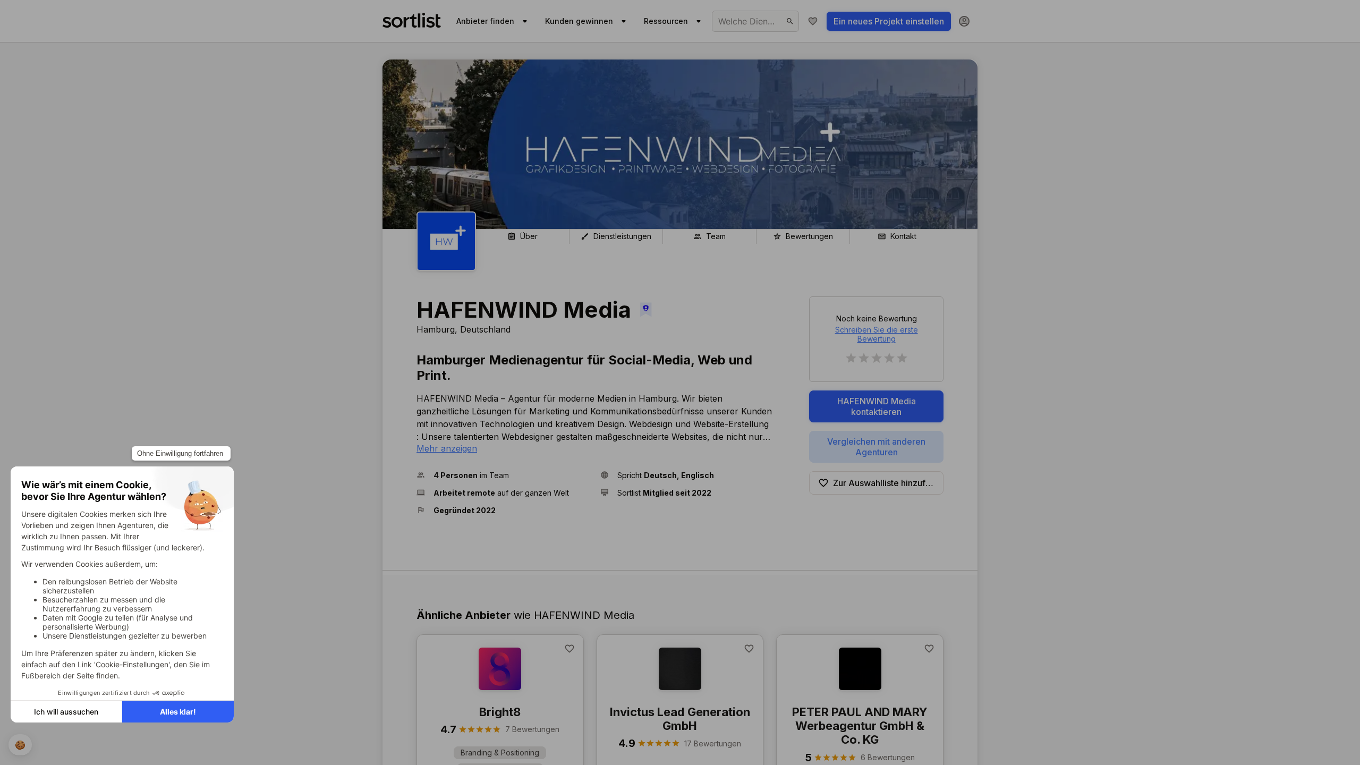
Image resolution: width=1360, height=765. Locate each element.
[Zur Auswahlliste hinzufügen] (569, 648)
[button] (504, 475)
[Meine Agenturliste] (813, 21)
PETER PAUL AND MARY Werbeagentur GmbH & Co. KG (860, 726)
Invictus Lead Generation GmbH (680, 719)
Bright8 (500, 712)
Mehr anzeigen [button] (446, 448)
